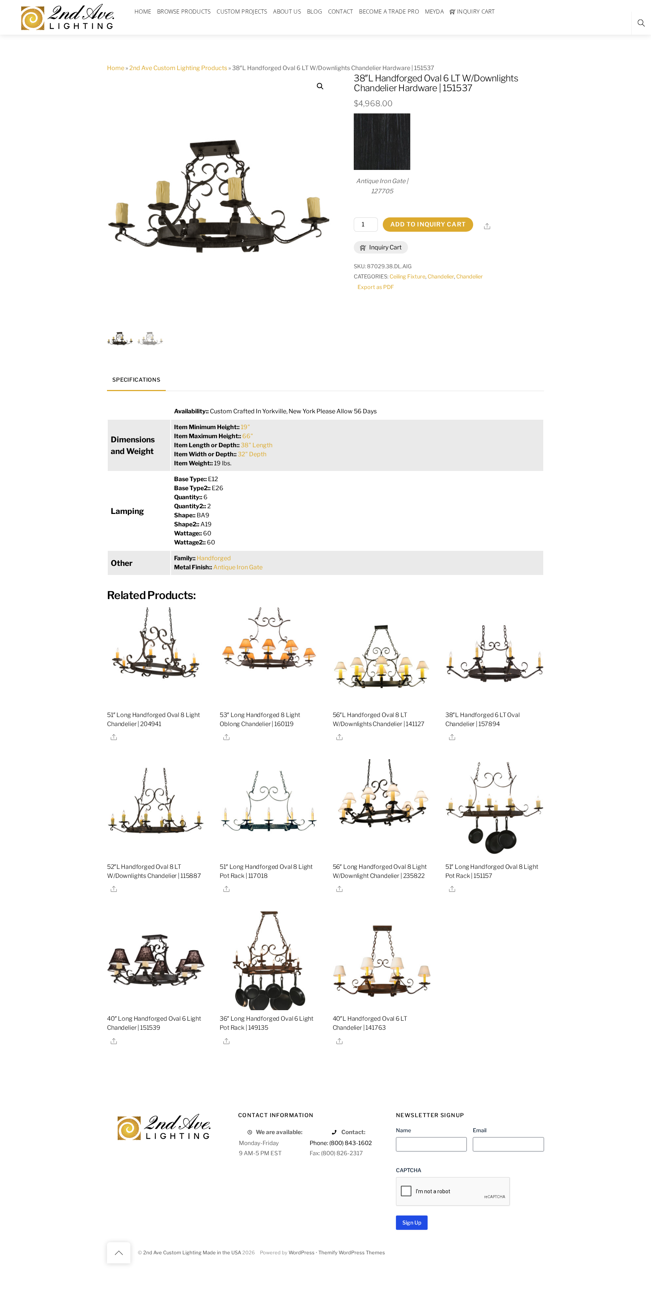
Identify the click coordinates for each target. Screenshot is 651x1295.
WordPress (302, 1252)
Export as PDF (376, 287)
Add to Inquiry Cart (428, 224)
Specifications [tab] (136, 379)
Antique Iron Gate (238, 567)
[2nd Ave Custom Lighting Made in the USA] (67, 16)
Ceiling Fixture (407, 276)
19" (245, 427)
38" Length (256, 445)
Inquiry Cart (385, 247)
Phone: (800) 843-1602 (341, 1143)
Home (115, 68)
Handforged (214, 558)
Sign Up (411, 1222)
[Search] (641, 23)
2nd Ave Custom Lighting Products (178, 68)
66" (247, 436)
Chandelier (441, 276)
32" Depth (252, 454)
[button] (320, 86)
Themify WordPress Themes (351, 1252)
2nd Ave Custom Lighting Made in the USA (192, 1252)
